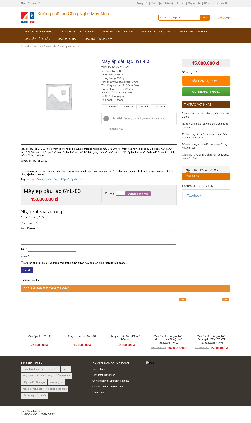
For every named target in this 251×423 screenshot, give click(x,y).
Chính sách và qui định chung (108, 386)
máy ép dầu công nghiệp (53, 179)
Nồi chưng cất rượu (39, 31)
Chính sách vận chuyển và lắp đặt (110, 380)
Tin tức (180, 3)
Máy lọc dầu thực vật (156, 31)
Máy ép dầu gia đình (193, 31)
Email (25, 256)
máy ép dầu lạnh (74, 179)
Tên (24, 249)
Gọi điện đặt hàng (206, 91)
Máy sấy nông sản (37, 38)
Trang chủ (142, 3)
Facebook (194, 195)
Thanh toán (98, 392)
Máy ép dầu (194, 3)
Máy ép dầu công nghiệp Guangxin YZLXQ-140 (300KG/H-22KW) (168, 339)
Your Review (28, 228)
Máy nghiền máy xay (99, 38)
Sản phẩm (38, 46)
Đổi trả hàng (98, 369)
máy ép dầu (33, 179)
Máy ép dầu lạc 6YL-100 (82, 336)
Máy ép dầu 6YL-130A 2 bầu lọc (125, 338)
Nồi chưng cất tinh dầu (216, 3)
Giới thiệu (156, 3)
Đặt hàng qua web (138, 193)
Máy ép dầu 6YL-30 (39, 336)
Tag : (23, 179)
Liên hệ (169, 3)
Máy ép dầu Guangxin (118, 31)
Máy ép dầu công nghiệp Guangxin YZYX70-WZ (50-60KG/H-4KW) (211, 339)
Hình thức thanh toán (34, 369)
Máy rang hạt (67, 38)
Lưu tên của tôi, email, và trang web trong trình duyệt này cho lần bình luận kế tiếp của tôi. (75, 263)
